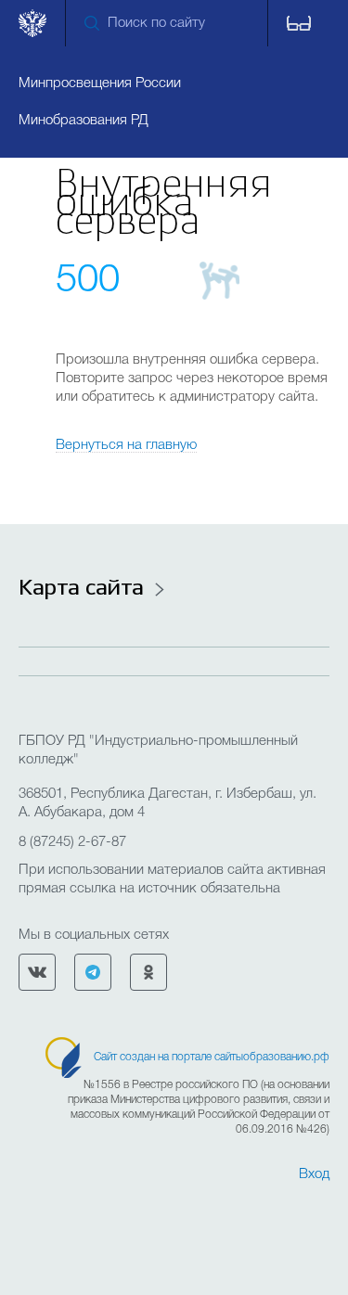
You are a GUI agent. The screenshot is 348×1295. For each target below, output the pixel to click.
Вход (314, 1174)
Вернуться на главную (126, 445)
